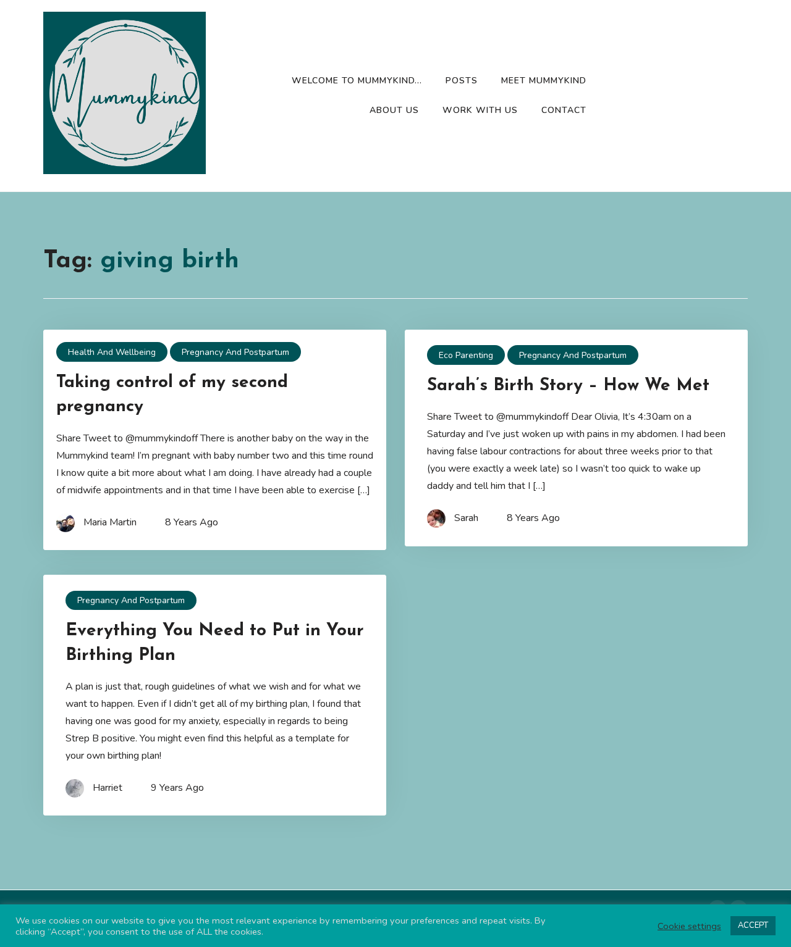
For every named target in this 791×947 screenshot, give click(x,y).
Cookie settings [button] (689, 926)
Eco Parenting (466, 355)
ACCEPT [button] (753, 925)
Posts (462, 80)
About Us (394, 110)
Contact (563, 110)
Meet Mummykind (543, 80)
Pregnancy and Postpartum (235, 352)
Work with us (480, 110)
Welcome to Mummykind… (357, 80)
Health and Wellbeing (112, 352)
